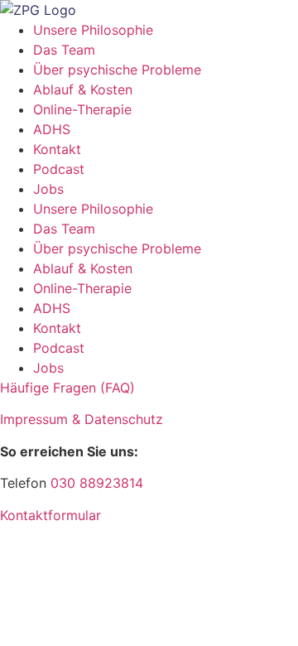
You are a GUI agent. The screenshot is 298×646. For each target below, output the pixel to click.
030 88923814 (96, 483)
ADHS (51, 129)
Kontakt (57, 149)
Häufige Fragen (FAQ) (67, 387)
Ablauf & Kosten (82, 89)
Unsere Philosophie (93, 30)
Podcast (58, 169)
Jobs (48, 189)
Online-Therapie (82, 109)
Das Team (64, 49)
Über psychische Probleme (117, 69)
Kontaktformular (50, 515)
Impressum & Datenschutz (81, 419)
